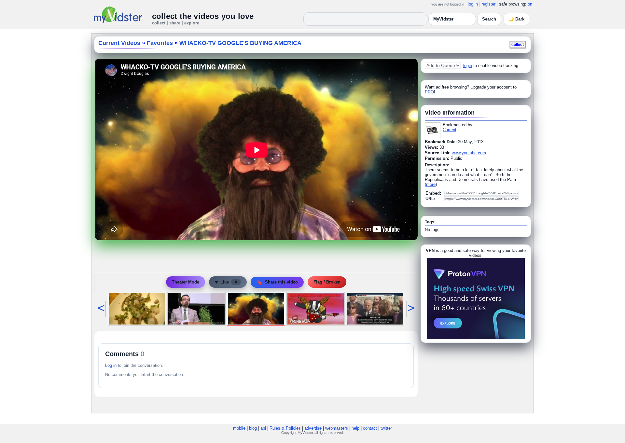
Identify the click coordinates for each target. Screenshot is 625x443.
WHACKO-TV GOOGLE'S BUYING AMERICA (240, 43)
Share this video (277, 282)
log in (473, 4)
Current (449, 129)
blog (253, 428)
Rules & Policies (285, 428)
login (467, 65)
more (431, 184)
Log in (111, 365)
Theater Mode (185, 282)
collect (517, 44)
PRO (429, 92)
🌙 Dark (516, 19)
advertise (313, 428)
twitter (386, 428)
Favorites (160, 43)
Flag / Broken (326, 282)
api (263, 428)
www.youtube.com (469, 152)
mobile (239, 428)
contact (370, 428)
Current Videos (119, 43)
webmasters (336, 428)
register (488, 4)
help (355, 428)
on (530, 4)
